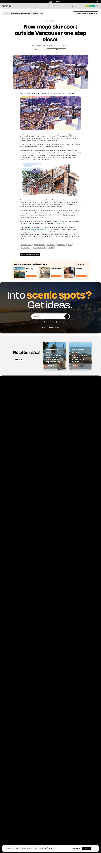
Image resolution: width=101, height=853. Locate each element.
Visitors (50, 1)
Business (58, 1)
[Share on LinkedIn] (42, 50)
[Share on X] (39, 50)
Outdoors (6, 13)
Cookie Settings (76, 848)
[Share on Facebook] (36, 50)
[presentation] (48, 21)
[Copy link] (45, 50)
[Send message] (66, 316)
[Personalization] (97, 6)
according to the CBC (61, 223)
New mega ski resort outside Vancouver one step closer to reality (27, 13)
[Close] (5, 848)
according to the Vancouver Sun (38, 230)
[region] (50, 848)
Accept (86, 848)
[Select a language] (97, 2)
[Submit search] (93, 2)
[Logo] (6, 6)
